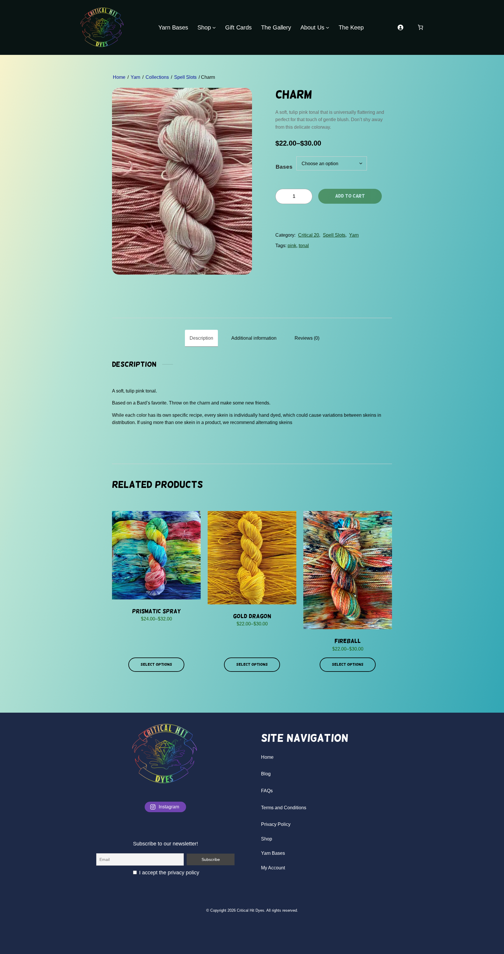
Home (119, 77)
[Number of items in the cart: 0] (420, 27)
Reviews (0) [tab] (307, 338)
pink (292, 245)
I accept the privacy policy (168, 872)
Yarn (135, 77)
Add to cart (350, 195)
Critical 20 (308, 235)
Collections (157, 77)
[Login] (400, 27)
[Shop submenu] (214, 27)
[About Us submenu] (327, 27)
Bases (284, 167)
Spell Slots (185, 77)
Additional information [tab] (253, 338)
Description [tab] (201, 338)
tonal (304, 245)
